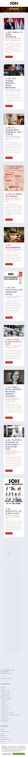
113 (16, 605)
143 (16, 622)
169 (20, 637)
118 (16, 608)
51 (8, 571)
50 (5, 571)
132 (12, 616)
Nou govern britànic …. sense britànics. (11, 83)
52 (12, 571)
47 (12, 568)
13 (16, 548)
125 (5, 614)
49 (19, 568)
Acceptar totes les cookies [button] (18, 753)
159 (19, 631)
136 (9, 619)
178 (16, 642)
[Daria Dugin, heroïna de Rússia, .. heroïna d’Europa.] (14, 377)
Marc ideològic (5, 697)
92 (12, 594)
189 (20, 648)
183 (16, 645)
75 (5, 585)
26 (8, 556)
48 (16, 568)
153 (16, 628)
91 (8, 594)
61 (8, 576)
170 (5, 639)
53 (16, 571)
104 (20, 599)
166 (9, 637)
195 (5, 654)
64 (19, 576)
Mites (2, 733)
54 (19, 571)
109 (20, 602)
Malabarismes (13, 247)
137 (12, 619)
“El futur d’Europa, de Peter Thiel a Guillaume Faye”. (13, 444)
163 (16, 634)
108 (16, 602)
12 (12, 548)
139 (20, 619)
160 (5, 634)
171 (9, 639)
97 (12, 596)
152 (12, 628)
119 (19, 608)
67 (12, 579)
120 (5, 611)
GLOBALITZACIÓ (5, 707)
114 (19, 605)
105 (5, 602)
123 (16, 611)
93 (16, 594)
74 (19, 582)
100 (5, 599)
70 (5, 582)
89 (19, 591)
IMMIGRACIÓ (4, 705)
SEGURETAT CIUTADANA (7, 713)
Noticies (3, 689)
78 (16, 585)
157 (12, 631)
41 (8, 565)
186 (9, 648)
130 (5, 616)
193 (16, 651)
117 (12, 608)
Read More (9, 56)
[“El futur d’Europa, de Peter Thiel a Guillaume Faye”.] (14, 431)
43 (16, 565)
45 (5, 568)
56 (8, 574)
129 (20, 614)
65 (5, 579)
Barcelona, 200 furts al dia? (13, 512)
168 (16, 637)
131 (9, 616)
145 (5, 625)
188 (16, 648)
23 (16, 554)
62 (12, 576)
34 (19, 559)
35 (5, 562)
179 (20, 642)
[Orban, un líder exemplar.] (14, 23)
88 (16, 591)
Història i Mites (5, 718)
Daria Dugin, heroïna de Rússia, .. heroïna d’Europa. (13, 391)
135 (5, 619)
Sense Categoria (6, 739)
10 (5, 548)
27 (12, 556)
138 (16, 619)
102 (12, 599)
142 (12, 622)
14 (19, 548)
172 (12, 639)
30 (5, 559)
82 (12, 588)
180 (5, 645)
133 (16, 616)
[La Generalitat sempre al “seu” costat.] (14, 119)
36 (8, 562)
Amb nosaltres (5, 691)
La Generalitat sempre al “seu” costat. (13, 131)
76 (8, 585)
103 (16, 599)
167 (12, 637)
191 (9, 651)
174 (19, 639)
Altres (16, 398)
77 (12, 585)
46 (8, 568)
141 (9, 622)
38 (16, 562)
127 (12, 614)
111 (9, 605)
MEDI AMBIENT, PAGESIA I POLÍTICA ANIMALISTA (11, 715)
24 (19, 554)
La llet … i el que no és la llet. (13, 341)
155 (5, 631)
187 (12, 648)
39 (19, 562)
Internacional (18, 38)
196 (9, 654)
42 (12, 565)
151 (9, 628)
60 (5, 576)
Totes (6, 40)
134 (19, 616)
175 (5, 642)
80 (5, 588)
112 (12, 605)
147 (12, 625)
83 (16, 588)
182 (12, 645)
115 (5, 608)
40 (5, 565)
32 (12, 559)
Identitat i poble (6, 699)
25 (5, 556)
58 (16, 574)
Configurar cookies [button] (7, 753)
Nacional (7, 138)
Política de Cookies (7, 678)
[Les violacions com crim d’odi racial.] (14, 278)
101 (9, 599)
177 (12, 642)
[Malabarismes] (14, 234)
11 (8, 548)
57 (12, 574)
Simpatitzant (5, 695)
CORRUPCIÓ (4, 711)
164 (20, 634)
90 (5, 594)
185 (5, 648)
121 (9, 611)
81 (8, 588)
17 (12, 551)
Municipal (17, 136)
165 (5, 637)
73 (16, 582)
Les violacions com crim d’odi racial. (13, 290)
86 (9, 591)
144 (20, 622)
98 (16, 596)
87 (12, 591)
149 (20, 625)
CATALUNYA (4, 701)
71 (8, 582)
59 (19, 574)
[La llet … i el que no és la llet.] (14, 331)
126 (9, 614)
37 (12, 562)
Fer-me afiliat (5, 693)
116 (9, 608)
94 (19, 594)
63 (16, 576)
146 (9, 625)
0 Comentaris (12, 40)
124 (19, 611)
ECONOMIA (4, 709)
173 (16, 639)
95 (5, 596)
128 (16, 614)
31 (8, 559)
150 (5, 628)
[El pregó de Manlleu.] (14, 178)
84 (19, 588)
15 (5, 551)
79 (19, 585)
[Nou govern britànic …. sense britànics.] (14, 70)
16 (8, 551)
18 (16, 551)
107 (12, 602)
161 (9, 634)
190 (5, 651)
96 (9, 596)
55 (5, 574)
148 (16, 625)
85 (5, 591)
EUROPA (3, 703)
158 (16, 631)
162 (12, 634)
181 (9, 645)
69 (19, 579)
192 (12, 651)
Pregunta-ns (4, 720)
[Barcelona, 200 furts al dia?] (14, 492)
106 (9, 602)
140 (5, 622)
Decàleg (3, 687)
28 (16, 556)
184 (20, 645)
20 (5, 554)
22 (12, 554)
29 (19, 556)
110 (5, 605)
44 (19, 565)
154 (19, 628)
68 (16, 579)
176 (9, 642)
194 (20, 651)
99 (19, 596)
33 (16, 559)
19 (19, 551)
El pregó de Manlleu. (13, 195)
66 (8, 579)
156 (9, 631)
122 (12, 611)
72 (12, 582)
